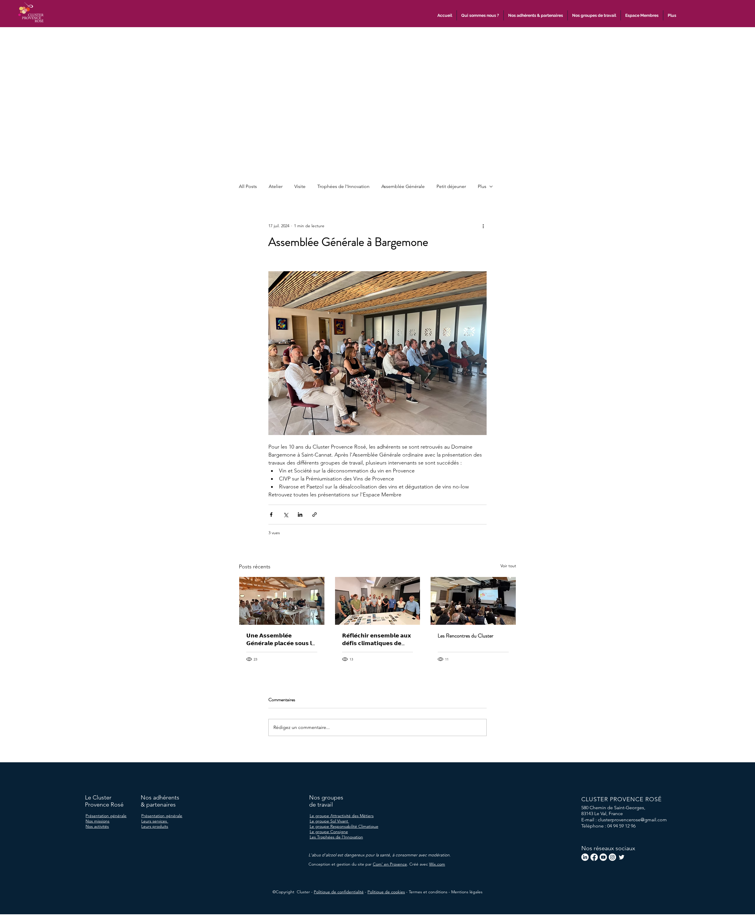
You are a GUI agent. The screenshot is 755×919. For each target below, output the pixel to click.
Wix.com (437, 864)
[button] (672, 15)
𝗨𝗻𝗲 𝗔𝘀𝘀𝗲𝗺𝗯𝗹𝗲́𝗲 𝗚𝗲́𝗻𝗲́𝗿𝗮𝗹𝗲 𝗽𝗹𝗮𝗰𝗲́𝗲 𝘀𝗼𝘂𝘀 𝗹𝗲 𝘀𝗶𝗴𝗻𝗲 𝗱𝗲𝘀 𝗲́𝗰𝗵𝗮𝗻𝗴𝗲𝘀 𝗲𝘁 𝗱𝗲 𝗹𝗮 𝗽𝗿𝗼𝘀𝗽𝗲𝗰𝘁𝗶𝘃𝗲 (280, 639)
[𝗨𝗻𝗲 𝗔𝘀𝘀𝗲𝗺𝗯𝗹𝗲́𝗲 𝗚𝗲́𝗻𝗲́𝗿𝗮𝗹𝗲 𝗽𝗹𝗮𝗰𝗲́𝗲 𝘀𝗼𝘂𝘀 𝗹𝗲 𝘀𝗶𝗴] (281, 601)
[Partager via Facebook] (271, 514)
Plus (482, 186)
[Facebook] (594, 857)
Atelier (276, 186)
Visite (300, 186)
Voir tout (508, 565)
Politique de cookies (386, 892)
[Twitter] (621, 857)
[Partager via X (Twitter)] (285, 514)
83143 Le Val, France (602, 813)
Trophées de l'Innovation (343, 186)
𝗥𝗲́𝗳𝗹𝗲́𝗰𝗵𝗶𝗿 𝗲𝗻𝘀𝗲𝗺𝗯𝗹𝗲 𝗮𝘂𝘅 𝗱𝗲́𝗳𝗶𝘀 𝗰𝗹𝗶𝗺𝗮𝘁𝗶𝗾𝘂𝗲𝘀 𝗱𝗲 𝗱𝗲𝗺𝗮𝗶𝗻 (376, 639)
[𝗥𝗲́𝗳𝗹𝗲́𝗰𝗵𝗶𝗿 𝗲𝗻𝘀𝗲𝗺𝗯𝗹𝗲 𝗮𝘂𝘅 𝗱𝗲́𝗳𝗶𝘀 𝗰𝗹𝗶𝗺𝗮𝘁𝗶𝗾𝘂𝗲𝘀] (377, 601)
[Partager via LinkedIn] (300, 514)
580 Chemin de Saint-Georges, (613, 807)
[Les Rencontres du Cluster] (473, 601)
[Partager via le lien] (314, 514)
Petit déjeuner (451, 186)
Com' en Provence (390, 864)
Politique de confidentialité (339, 892)
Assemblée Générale (403, 186)
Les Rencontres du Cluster (465, 636)
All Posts (248, 186)
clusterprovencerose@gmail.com (632, 819)
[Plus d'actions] (483, 225)
